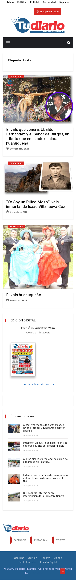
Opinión (32, 557)
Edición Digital (48, 562)
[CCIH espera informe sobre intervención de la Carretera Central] (14, 496)
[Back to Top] (62, 571)
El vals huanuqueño (23, 295)
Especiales (16, 226)
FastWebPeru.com (40, 573)
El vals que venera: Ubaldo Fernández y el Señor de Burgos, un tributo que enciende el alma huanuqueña (37, 136)
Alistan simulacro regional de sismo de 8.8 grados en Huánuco (45, 460)
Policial (34, 2)
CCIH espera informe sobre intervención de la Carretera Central (44, 494)
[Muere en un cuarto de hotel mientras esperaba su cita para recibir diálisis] (14, 446)
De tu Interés (26, 562)
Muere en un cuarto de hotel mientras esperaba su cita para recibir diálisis (45, 444)
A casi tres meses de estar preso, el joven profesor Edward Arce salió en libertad (44, 428)
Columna (19, 557)
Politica (22, 2)
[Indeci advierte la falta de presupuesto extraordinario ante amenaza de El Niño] (14, 479)
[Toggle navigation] (7, 42)
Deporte (64, 2)
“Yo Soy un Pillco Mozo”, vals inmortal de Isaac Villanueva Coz (35, 204)
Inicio (10, 2)
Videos (58, 557)
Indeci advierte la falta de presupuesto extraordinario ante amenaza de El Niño (45, 478)
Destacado (16, 76)
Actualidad (49, 2)
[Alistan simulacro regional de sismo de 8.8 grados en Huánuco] (14, 462)
